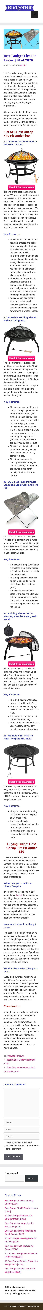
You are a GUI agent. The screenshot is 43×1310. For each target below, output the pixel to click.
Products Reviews (15, 1056)
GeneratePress (33, 1306)
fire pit (19, 895)
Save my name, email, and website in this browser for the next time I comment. (22, 1145)
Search (31, 1178)
